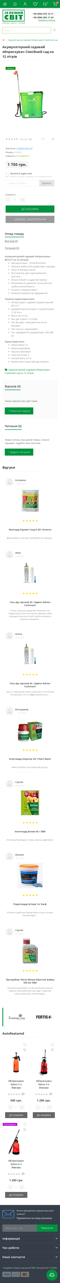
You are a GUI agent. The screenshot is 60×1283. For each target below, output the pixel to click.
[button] (25, 4)
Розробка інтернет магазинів (17, 1267)
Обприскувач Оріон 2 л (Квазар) (16, 1084)
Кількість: (11, 194)
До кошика (30, 209)
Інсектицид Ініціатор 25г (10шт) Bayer (30, 758)
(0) (30, 139)
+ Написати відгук (19, 411)
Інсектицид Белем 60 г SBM (30, 831)
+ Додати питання (19, 452)
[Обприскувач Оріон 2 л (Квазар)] (16, 1062)
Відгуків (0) (11, 241)
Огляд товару (14, 234)
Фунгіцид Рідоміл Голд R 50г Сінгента (30, 529)
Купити (46, 183)
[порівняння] (24, 1050)
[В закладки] (24, 1045)
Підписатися (47, 1228)
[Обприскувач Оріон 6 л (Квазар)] (16, 1142)
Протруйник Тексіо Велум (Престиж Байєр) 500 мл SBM (30, 981)
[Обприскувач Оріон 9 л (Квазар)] (43, 1062)
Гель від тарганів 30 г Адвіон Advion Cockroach (30, 604)
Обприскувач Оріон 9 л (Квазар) (44, 1084)
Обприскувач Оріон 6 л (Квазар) (16, 1164)
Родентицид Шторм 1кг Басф (30, 904)
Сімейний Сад (24, 148)
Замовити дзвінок (46, 20)
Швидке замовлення (30, 219)
